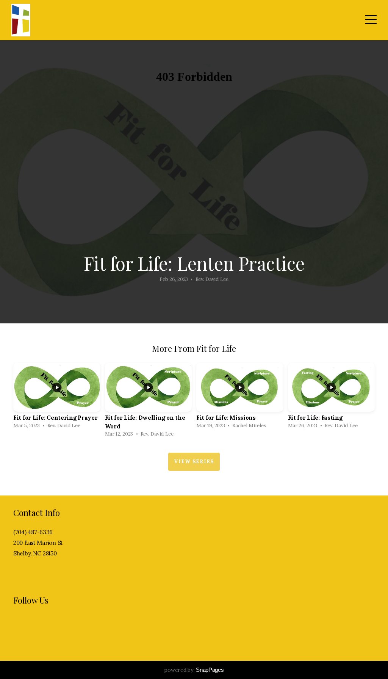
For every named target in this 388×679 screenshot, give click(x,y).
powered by (194, 669)
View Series (194, 461)
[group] (56, 398)
